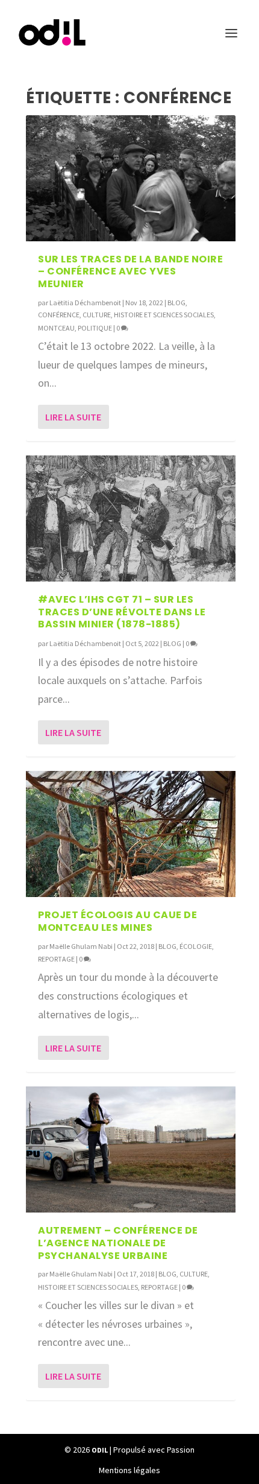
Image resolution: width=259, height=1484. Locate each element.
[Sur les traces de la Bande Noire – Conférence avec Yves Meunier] (131, 178)
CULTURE (97, 314)
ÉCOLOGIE (195, 946)
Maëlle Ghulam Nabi (81, 946)
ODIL (100, 1449)
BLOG (176, 302)
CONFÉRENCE (59, 314)
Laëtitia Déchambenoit (85, 302)
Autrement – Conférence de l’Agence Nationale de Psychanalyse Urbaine (118, 1243)
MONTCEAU (56, 327)
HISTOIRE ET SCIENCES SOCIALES (164, 314)
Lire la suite (73, 417)
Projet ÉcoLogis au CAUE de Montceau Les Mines (117, 921)
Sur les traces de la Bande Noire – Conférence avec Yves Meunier (130, 271)
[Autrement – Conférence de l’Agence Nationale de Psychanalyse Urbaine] (131, 1149)
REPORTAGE (56, 958)
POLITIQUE (95, 327)
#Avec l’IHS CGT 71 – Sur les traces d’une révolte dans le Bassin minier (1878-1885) (121, 612)
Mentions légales (129, 1470)
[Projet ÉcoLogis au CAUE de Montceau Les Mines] (131, 834)
